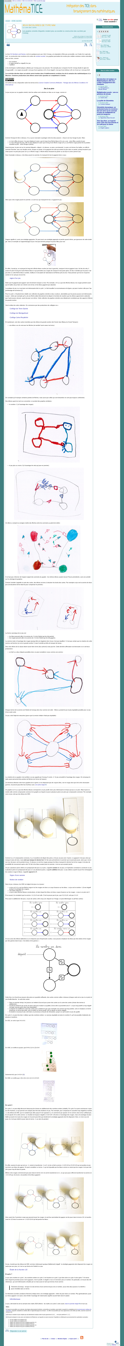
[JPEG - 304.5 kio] (49, 1044)
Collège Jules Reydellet (19, 317)
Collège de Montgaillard (19, 313)
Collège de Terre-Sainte (19, 308)
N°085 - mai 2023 (16, 21)
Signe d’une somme (17, 875)
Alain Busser (87, 41)
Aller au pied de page (39, 1)
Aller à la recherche (27, 1)
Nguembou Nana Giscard (108, 118)
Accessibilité (8, 1)
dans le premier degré (72, 1303)
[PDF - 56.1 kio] (49, 935)
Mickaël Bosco (105, 88)
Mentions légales (62, 1338)
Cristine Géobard (105, 104)
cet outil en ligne (40, 784)
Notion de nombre (16, 879)
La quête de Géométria (105, 100)
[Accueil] (62, 14)
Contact (53, 1338)
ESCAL (114, 1345)
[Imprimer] (8, 45)
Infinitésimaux (15, 1299)
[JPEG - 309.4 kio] (49, 1102)
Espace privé (73, 1338)
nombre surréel (40, 56)
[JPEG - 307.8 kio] (49, 265)
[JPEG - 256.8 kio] (49, 1071)
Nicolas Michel (102, 89)
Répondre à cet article (18, 1331)
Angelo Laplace (104, 128)
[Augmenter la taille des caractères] (85, 45)
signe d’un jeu (15, 278)
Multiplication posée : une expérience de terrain (107, 93)
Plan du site (45, 1338)
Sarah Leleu (104, 97)
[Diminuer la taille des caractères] (90, 45)
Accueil (8, 21)
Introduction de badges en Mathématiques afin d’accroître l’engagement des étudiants (106, 81)
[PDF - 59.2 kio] (49, 994)
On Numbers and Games (18, 54)
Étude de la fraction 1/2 (18, 1269)
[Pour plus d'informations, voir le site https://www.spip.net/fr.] (117, 1343)
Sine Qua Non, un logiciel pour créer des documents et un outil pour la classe (107, 122)
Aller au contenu (16, 1)
